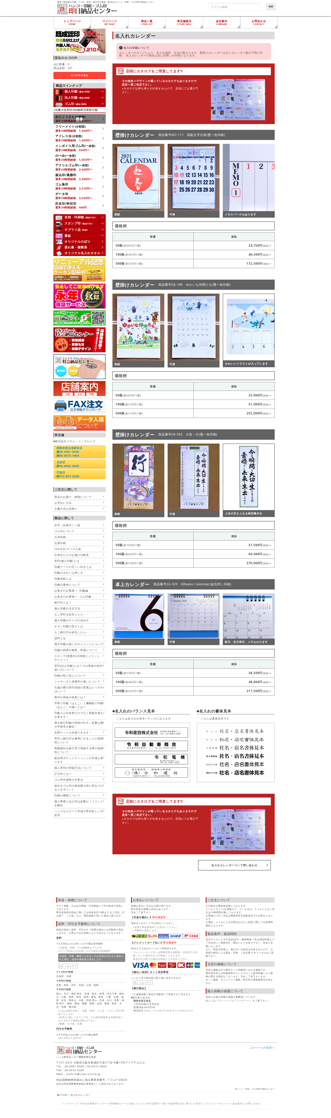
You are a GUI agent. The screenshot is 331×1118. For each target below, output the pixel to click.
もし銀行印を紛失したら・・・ (74, 632)
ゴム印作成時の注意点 (68, 779)
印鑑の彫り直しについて (70, 675)
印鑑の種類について (67, 795)
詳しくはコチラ (68, 966)
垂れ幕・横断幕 (76, 247)
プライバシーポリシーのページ (234, 1000)
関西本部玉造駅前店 (70, 448)
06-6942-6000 (69, 466)
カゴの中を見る (79, 75)
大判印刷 (60, 537)
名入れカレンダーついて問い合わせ (234, 865)
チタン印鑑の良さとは (68, 626)
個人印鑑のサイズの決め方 (71, 620)
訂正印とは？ (63, 774)
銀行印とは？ (63, 602)
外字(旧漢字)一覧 (155, 1103)
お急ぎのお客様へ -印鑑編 (71, 590)
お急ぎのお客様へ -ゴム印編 (72, 596)
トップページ (69, 1103)
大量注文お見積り (65, 508)
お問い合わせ (253, 1103)
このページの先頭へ (262, 1047)
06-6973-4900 (69, 455)
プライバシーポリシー (216, 1103)
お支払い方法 (63, 503)
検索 (271, 6)
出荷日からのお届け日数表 (71, 555)
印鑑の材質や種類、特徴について (75, 650)
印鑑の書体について (67, 584)
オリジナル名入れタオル (82, 253)
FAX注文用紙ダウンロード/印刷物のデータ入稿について (111, 1103)
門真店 (61, 472)
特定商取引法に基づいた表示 (185, 1103)
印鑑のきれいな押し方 (68, 573)
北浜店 (61, 462)
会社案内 (237, 1103)
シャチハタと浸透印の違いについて (77, 681)
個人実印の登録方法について (73, 768)
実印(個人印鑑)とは (66, 561)
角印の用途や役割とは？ (70, 697)
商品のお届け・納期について (73, 497)
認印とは (60, 638)
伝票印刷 (60, 543)
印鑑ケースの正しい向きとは (73, 567)
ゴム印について (64, 531)
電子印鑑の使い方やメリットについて (78, 644)
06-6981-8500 (69, 452)
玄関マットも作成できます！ (73, 732)
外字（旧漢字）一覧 (67, 525)
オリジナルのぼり (78, 241)
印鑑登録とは (63, 578)
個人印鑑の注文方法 (67, 608)
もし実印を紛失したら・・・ (73, 614)
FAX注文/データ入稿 (67, 549)
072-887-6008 (69, 476)
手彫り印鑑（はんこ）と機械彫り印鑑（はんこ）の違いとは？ (78, 705)
